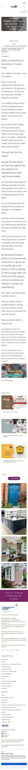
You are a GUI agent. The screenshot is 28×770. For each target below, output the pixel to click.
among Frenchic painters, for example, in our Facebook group (12, 209)
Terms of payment (6, 666)
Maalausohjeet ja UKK (7, 697)
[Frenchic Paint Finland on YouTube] (19, 650)
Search (3, 695)
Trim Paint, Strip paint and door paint (10, 709)
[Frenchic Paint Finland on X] (16, 650)
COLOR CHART (5, 719)
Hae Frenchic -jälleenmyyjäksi (9, 671)
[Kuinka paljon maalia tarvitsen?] (13, 402)
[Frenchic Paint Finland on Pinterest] (12, 650)
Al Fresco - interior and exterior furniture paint (13, 705)
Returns (3, 661)
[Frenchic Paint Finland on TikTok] (14, 650)
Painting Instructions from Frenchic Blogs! (15, 46)
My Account (4, 659)
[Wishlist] (24, 7)
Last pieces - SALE (6, 722)
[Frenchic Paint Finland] (14, 7)
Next (17, 40)
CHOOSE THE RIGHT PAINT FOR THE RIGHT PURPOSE (12, 436)
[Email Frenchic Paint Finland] (2, 650)
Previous (12, 40)
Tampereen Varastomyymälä (8, 681)
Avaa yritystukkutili (6, 674)
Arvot (2, 678)
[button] (3, 752)
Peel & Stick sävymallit (7, 717)
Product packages (6, 714)
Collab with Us (5, 676)
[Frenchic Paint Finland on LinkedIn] (9, 650)
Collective (4, 688)
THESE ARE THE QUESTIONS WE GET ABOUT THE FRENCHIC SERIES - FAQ (13, 461)
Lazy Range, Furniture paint (8, 707)
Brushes (3, 712)
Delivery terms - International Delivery (11, 664)
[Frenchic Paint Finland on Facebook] (5, 650)
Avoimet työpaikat (6, 686)
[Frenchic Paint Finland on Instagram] (7, 650)
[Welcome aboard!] (14, 377)
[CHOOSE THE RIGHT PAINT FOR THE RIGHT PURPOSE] (13, 426)
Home (14, 43)
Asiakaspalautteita (6, 683)
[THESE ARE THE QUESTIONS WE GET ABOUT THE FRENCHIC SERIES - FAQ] (13, 451)
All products (4, 700)
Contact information (6, 669)
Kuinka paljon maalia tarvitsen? (10, 412)
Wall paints (4, 702)
